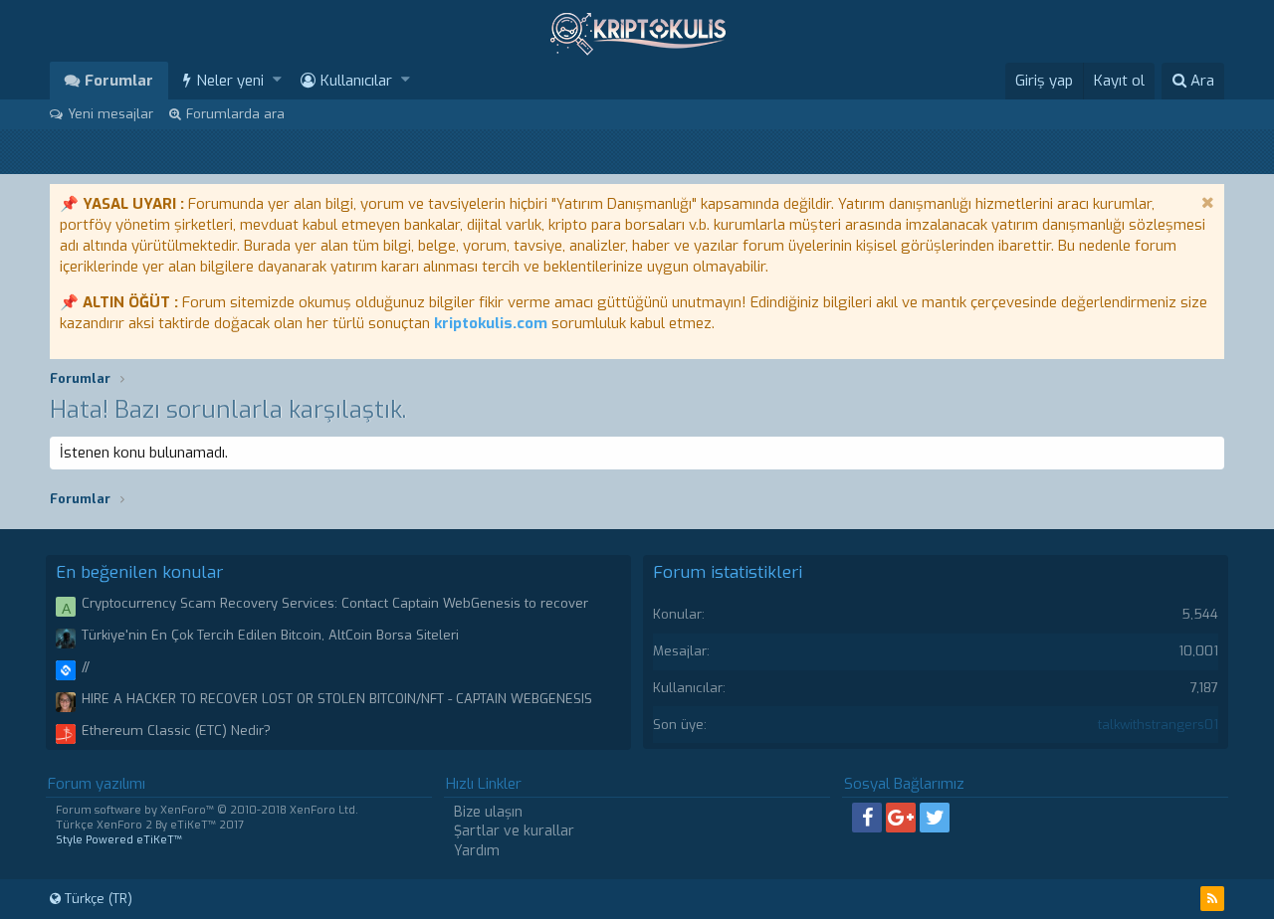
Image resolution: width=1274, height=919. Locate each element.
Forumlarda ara (235, 113)
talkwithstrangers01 (1158, 724)
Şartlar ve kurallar (514, 831)
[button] (277, 80)
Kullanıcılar (356, 81)
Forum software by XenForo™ (207, 810)
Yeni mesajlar (110, 113)
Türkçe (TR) (96, 898)
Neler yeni (230, 81)
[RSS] (1212, 898)
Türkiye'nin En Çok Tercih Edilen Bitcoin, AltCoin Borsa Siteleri (270, 635)
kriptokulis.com (490, 323)
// (86, 666)
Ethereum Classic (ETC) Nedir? (176, 730)
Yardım (477, 850)
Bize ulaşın (488, 812)
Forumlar (119, 81)
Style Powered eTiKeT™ (119, 839)
